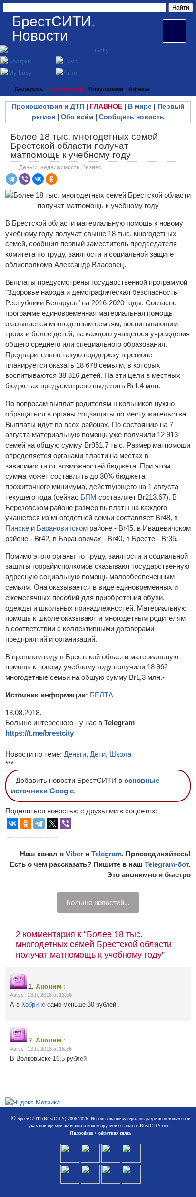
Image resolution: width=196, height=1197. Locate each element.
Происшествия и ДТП (48, 106)
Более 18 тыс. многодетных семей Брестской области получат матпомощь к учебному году (84, 146)
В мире (140, 106)
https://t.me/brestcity (39, 733)
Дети (98, 754)
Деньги (75, 754)
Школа (120, 754)
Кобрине (34, 1004)
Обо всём (77, 117)
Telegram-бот (167, 864)
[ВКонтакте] (38, 179)
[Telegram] (11, 179)
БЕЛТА (101, 695)
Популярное (105, 89)
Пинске (18, 528)
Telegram (106, 854)
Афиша (138, 89)
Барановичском (63, 528)
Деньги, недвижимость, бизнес (60, 167)
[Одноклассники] (51, 179)
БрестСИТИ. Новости (53, 28)
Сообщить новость (131, 117)
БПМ (88, 497)
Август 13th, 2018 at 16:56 (41, 1048)
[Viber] (24, 179)
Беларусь (29, 89)
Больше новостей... (98, 902)
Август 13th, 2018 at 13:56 (41, 995)
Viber (74, 854)
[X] (52, 823)
